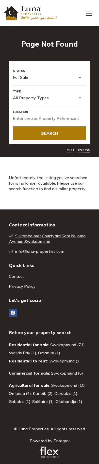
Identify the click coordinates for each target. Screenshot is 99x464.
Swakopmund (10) (68, 385)
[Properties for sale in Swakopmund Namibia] (31, 13)
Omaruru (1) (49, 352)
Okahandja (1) (69, 401)
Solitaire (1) (43, 401)
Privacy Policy (22, 286)
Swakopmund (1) (65, 360)
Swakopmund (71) (67, 344)
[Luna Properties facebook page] (13, 312)
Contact (16, 276)
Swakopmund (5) (67, 373)
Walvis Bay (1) (22, 352)
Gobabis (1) (19, 401)
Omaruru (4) (20, 393)
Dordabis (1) (65, 393)
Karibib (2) (43, 393)
